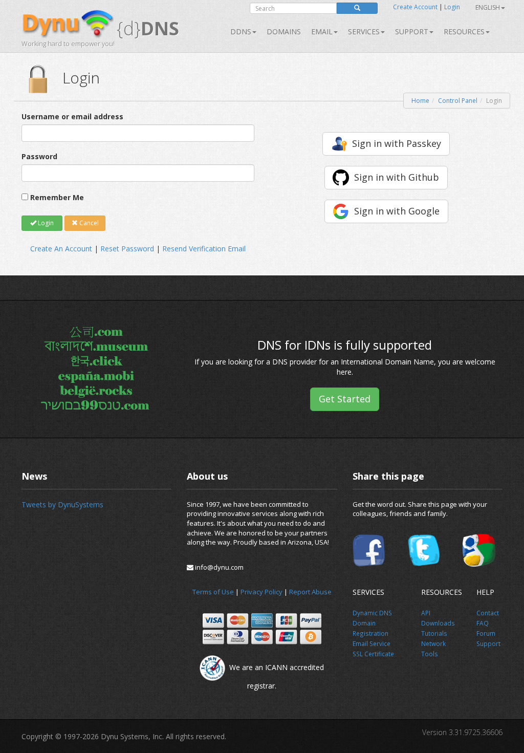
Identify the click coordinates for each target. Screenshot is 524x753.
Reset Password (127, 248)
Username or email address (72, 116)
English (487, 7)
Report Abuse (310, 591)
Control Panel (457, 100)
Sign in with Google (397, 211)
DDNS (240, 31)
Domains (284, 31)
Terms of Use (213, 591)
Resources (464, 31)
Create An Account (61, 248)
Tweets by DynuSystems (62, 504)
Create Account (415, 7)
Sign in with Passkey (396, 143)
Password (39, 156)
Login (452, 7)
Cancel (88, 223)
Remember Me (57, 197)
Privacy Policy (261, 591)
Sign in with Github (396, 177)
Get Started (344, 399)
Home (420, 100)
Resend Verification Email (204, 248)
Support (411, 31)
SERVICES (364, 31)
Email (322, 31)
